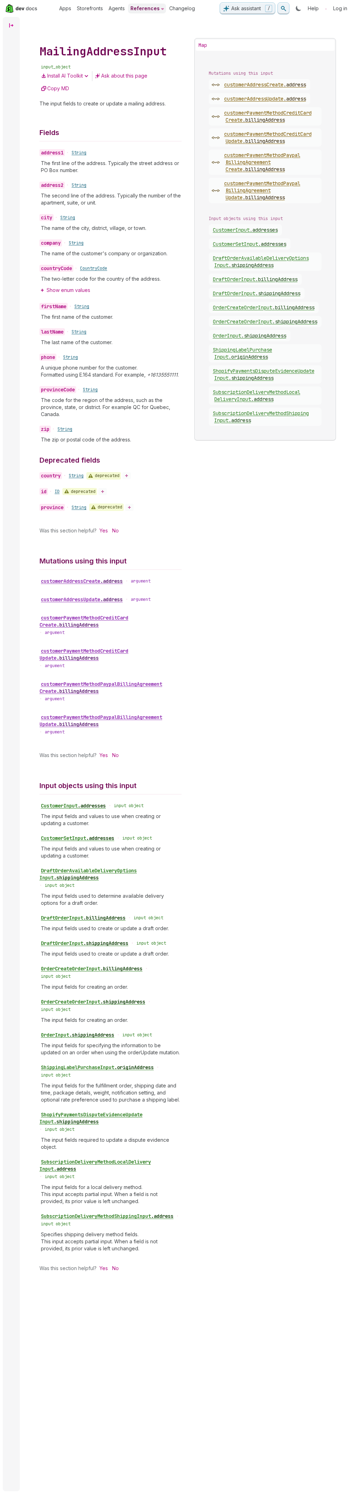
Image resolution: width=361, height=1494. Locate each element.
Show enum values (68, 290)
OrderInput (77, 1035)
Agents (117, 8)
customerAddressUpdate (82, 599)
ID (57, 491)
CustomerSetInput (77, 838)
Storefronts (90, 8)
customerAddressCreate (82, 581)
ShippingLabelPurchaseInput (97, 1067)
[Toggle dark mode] (298, 8)
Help (313, 8)
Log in (340, 8)
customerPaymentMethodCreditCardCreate (83, 621)
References (145, 8)
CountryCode (93, 268)
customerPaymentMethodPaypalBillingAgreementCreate (100, 687)
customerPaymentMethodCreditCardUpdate (83, 654)
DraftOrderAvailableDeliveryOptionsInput (88, 874)
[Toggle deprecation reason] (126, 475)
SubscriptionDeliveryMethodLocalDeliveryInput (95, 1165)
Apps (65, 8)
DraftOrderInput (83, 918)
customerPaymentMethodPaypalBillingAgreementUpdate (100, 720)
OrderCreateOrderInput (91, 968)
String (79, 153)
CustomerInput (73, 806)
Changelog (182, 8)
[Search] (283, 8)
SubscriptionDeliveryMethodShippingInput (107, 1216)
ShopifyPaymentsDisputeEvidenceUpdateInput (90, 1118)
